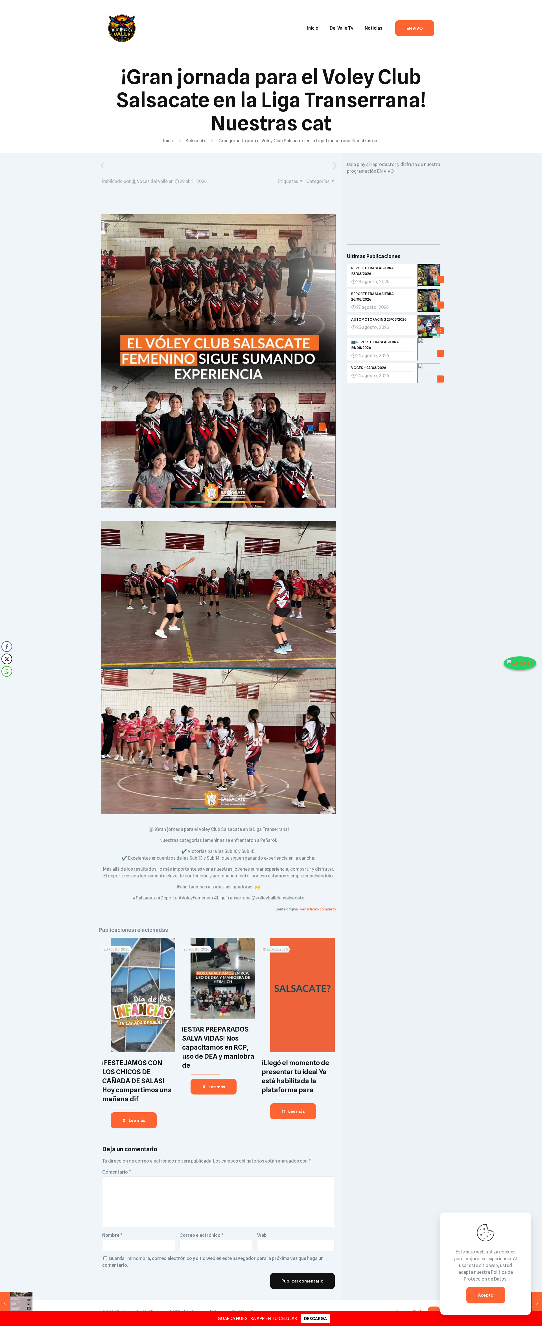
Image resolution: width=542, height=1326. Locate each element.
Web (262, 1235)
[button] (6, 682)
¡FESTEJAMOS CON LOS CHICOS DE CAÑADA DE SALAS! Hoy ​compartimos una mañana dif (137, 1081)
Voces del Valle (152, 181)
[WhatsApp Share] (6, 671)
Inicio (168, 140)
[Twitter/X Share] (6, 659)
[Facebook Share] (6, 646)
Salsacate (195, 140)
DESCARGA (315, 1318)
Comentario (116, 1172)
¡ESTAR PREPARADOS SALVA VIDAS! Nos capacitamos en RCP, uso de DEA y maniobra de (218, 1047)
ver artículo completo (318, 909)
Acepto (485, 1294)
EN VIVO (414, 28)
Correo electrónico (202, 1235)
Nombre (112, 1235)
